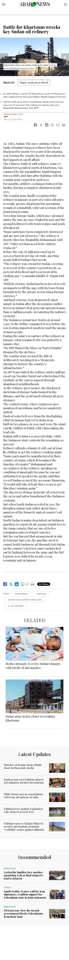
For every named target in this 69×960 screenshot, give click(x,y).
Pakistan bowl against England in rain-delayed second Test (23, 810)
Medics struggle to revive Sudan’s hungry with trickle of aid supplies (33, 666)
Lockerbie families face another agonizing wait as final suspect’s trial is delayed (23, 875)
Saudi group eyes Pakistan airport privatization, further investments (24, 781)
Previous (4, 57)
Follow (45, 584)
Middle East (10, 868)
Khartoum (41, 594)
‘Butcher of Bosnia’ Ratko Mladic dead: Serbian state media (23, 766)
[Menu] (3, 4)
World (7, 887)
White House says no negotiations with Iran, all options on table (23, 795)
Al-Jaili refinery (16, 606)
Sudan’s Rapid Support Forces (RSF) (25, 600)
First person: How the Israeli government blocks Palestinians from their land (23, 913)
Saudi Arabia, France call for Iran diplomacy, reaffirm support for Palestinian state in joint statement (25, 894)
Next (65, 57)
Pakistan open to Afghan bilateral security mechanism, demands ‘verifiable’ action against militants (24, 826)
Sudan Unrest (21, 594)
